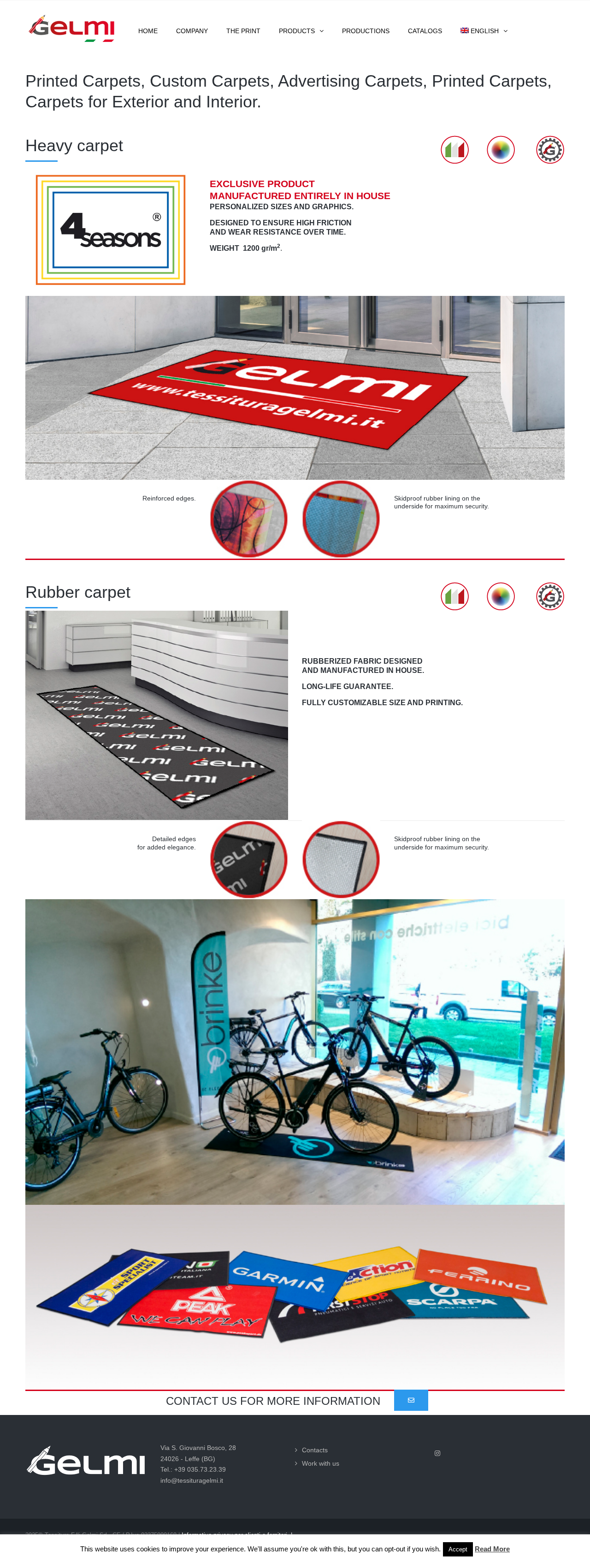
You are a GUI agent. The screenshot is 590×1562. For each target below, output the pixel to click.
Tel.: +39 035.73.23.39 (193, 1469)
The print (243, 31)
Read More (492, 1549)
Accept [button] (457, 1549)
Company (192, 31)
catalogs (425, 31)
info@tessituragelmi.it (191, 1480)
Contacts (315, 1450)
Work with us (320, 1463)
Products (297, 31)
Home (148, 31)
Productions (365, 31)
